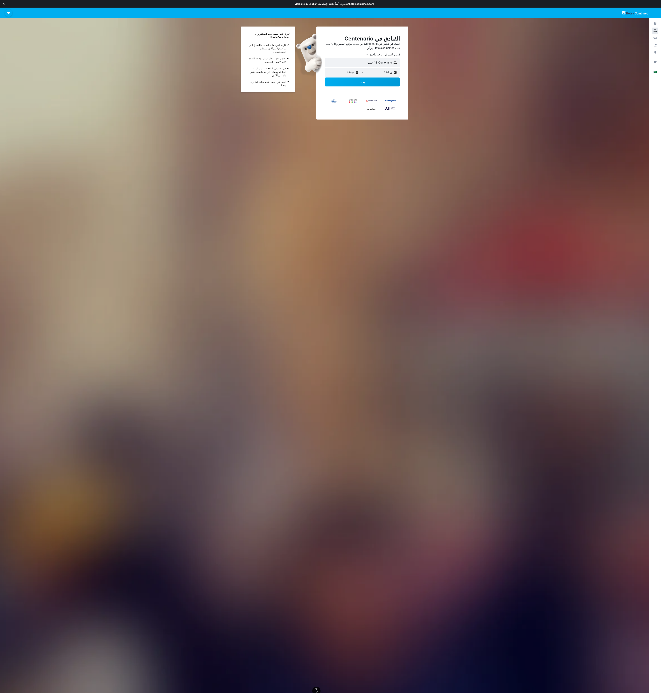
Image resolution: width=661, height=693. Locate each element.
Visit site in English (306, 4)
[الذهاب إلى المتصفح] (655, 52)
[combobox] (383, 54)
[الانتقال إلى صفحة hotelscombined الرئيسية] (635, 12)
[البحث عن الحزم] (655, 45)
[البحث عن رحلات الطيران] (655, 23)
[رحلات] (655, 62)
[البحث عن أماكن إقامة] (655, 30)
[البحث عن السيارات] (655, 37)
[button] (4, 4)
